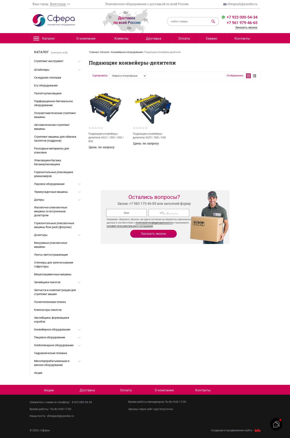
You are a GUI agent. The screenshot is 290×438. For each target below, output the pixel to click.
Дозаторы (41, 235)
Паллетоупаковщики (48, 93)
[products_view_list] (254, 75)
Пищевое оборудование (49, 337)
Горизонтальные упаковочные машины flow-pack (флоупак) (54, 225)
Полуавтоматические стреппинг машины (55, 115)
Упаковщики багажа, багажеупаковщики (48, 162)
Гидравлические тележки (50, 353)
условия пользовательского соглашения (130, 226)
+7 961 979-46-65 (242, 22)
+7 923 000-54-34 (241, 17)
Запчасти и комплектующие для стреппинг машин (55, 292)
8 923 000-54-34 (82, 402)
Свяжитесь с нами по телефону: (50, 402)
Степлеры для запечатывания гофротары (53, 264)
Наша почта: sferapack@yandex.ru (52, 416)
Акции (38, 372)
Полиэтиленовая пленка (50, 301)
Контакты (242, 38)
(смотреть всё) (59, 52)
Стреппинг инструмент (49, 61)
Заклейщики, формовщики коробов (51, 319)
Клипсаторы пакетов (48, 309)
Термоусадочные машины (51, 191)
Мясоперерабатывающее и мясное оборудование (51, 363)
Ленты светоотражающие (51, 254)
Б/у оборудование (46, 85)
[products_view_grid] (248, 75)
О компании (85, 38)
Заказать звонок (246, 27)
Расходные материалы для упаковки (51, 150)
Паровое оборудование (49, 184)
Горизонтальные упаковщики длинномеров (53, 174)
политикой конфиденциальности (154, 222)
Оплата (184, 38)
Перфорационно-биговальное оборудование (53, 103)
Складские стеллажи (47, 77)
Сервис (211, 38)
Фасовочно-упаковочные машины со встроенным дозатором (50, 211)
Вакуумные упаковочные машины (50, 244)
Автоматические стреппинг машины (52, 126)
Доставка (153, 38)
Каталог (48, 38)
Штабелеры (41, 69)
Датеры (39, 199)
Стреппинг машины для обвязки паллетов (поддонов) (55, 138)
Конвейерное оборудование (52, 329)
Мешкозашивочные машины (52, 274)
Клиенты (121, 38)
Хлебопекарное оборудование (53, 345)
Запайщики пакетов (47, 282)
